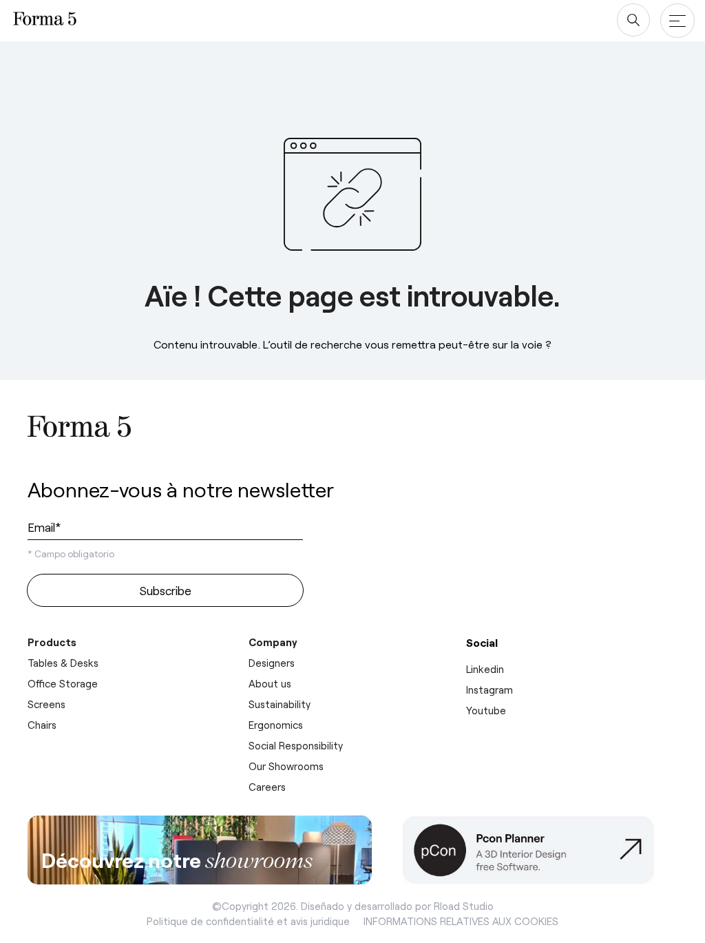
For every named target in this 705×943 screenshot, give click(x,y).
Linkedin (485, 669)
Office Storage (63, 683)
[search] (633, 20)
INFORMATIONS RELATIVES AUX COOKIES (461, 921)
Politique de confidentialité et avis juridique (248, 921)
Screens (46, 704)
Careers (267, 786)
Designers (272, 662)
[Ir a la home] (79, 429)
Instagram (489, 689)
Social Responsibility (296, 745)
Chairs (42, 724)
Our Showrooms (286, 766)
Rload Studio (464, 906)
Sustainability (280, 704)
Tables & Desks (63, 662)
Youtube (486, 710)
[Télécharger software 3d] (539, 850)
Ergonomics (276, 724)
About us (270, 683)
